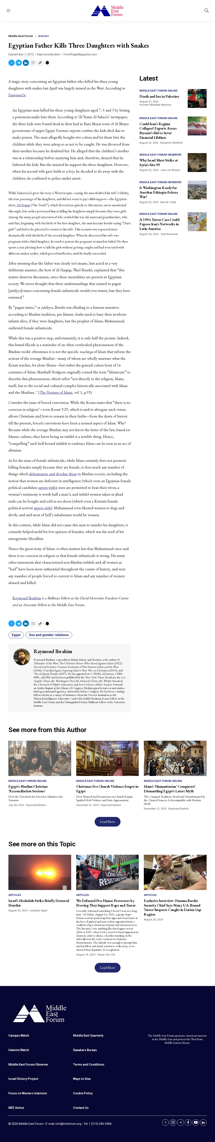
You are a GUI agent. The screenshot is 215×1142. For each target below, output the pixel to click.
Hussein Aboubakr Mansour (155, 104)
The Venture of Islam (56, 392)
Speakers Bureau (85, 1050)
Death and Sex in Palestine (159, 96)
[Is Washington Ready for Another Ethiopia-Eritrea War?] (197, 190)
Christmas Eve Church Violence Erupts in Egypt (107, 788)
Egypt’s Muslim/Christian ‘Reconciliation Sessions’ (27, 788)
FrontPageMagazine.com (80, 54)
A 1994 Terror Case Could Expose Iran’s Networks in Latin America (159, 224)
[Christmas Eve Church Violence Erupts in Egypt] (107, 758)
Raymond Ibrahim (48, 54)
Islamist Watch (18, 1050)
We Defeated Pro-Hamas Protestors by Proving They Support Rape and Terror (106, 903)
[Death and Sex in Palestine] (197, 98)
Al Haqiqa (23, 205)
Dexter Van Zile (106, 954)
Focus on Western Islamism (27, 1093)
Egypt (16, 635)
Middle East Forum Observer (160, 154)
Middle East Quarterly (88, 1035)
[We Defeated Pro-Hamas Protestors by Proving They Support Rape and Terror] (107, 872)
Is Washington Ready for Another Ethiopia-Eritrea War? (158, 192)
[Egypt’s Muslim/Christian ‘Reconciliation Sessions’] (39, 758)
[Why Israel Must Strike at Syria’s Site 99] (197, 162)
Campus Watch (18, 1035)
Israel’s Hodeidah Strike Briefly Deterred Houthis (38, 903)
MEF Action (16, 1107)
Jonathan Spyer (38, 910)
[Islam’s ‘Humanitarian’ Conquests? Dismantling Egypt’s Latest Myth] (175, 758)
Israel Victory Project (23, 1078)
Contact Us (81, 1107)
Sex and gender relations (49, 635)
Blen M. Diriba (168, 202)
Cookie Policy (83, 1093)
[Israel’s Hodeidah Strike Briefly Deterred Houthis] (39, 872)
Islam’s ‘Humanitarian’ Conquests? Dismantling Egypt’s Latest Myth (169, 788)
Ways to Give (82, 1078)
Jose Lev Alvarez (170, 170)
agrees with (46, 487)
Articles (43, 36)
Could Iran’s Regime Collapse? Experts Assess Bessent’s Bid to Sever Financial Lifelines (158, 130)
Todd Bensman (169, 234)
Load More (107, 821)
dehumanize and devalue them (53, 473)
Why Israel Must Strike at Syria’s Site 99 (158, 162)
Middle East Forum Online (158, 90)
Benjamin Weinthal (171, 142)
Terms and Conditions (88, 1064)
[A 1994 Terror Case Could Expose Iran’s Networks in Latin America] (197, 221)
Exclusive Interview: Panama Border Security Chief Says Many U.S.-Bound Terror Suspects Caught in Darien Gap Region (172, 907)
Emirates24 (17, 95)
